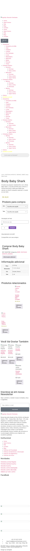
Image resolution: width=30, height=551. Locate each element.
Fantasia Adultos (7, 65)
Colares (8, 51)
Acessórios (6, 44)
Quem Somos (7, 22)
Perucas (8, 62)
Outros (5, 95)
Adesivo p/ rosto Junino (8, 472)
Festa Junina (12, 70)
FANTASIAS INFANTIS (10, 174)
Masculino (8, 72)
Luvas (7, 55)
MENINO (19, 174)
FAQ (5, 24)
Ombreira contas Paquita (8, 462)
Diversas (11, 69)
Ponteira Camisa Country (8, 464)
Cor (4, 206)
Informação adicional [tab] (9, 257)
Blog (5, 26)
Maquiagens (9, 56)
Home (5, 20)
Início (2, 174)
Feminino (8, 67)
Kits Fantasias (9, 53)
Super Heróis (12, 77)
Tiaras (7, 63)
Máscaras (8, 58)
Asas (7, 48)
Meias (7, 60)
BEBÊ (23, 174)
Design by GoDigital (6, 549)
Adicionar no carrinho (19, 306)
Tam (4, 211)
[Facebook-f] (2, 4)
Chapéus (8, 49)
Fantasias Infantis (7, 79)
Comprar (12, 227)
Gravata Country (6, 466)
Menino (8, 88)
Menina (8, 81)
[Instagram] (6, 4)
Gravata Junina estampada (9, 468)
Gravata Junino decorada (8, 470)
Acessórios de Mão (11, 46)
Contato (6, 27)
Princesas (11, 86)
